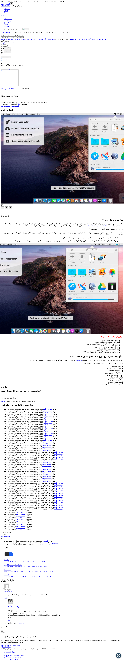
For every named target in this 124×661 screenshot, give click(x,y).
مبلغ (2, 50)
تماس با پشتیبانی (6, 645)
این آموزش (46, 541)
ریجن (2, 48)
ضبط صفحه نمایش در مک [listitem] (21, 39)
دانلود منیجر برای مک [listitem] (97, 39)
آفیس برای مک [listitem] (86, 39)
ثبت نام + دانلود (47, 409)
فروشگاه (7, 26)
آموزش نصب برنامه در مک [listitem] (38, 39)
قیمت (2, 53)
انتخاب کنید (7, 48)
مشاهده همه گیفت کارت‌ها (9, 42)
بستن (2, 632)
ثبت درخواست (15, 645)
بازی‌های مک (8, 20)
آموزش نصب (15, 106)
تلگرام (6, 11)
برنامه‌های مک (8, 19)
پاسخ (5, 598)
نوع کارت (3, 44)
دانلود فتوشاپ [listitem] (50, 39)
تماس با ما (7, 12)
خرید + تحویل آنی (5, 57)
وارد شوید (21, 623)
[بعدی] (10, 207)
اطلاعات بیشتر (5, 4)
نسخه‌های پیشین (5, 106)
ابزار (18, 88)
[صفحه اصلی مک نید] (3, 15)
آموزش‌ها (7, 22)
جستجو (3, 29)
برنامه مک (79, 360)
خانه (9, 88)
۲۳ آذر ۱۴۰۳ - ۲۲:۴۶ (10, 591)
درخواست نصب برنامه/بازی (12, 657)
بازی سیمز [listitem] (10, 39)
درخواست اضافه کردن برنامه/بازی (14, 655)
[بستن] (2, 207)
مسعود (10, 605)
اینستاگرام (7, 9)
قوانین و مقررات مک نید (11, 658)
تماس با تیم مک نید (10, 653)
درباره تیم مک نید (9, 652)
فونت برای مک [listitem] (76, 39)
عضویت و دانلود (5, 536)
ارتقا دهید (3, 401)
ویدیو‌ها (6, 24)
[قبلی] (6, 207)
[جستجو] (26, 29)
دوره (2, 51)
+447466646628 (5, 6)
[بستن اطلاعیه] (11, 3)
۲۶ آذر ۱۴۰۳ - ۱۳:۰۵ (14, 606)
